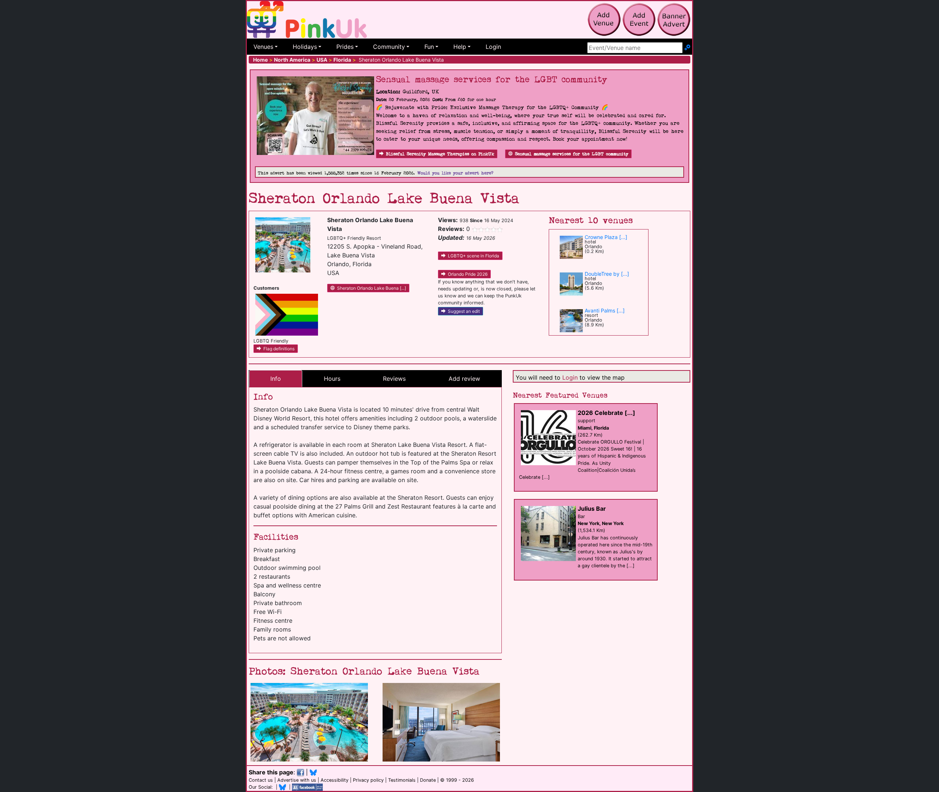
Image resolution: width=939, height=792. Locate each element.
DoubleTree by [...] (607, 274)
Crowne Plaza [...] (606, 237)
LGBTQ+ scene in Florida (473, 255)
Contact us (261, 780)
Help (459, 46)
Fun (429, 46)
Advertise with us (296, 780)
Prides (345, 46)
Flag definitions (279, 348)
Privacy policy (368, 780)
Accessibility (334, 780)
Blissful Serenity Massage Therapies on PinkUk (440, 154)
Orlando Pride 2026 (467, 274)
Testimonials (402, 780)
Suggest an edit (464, 311)
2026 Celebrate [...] (606, 412)
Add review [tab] (464, 378)
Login (493, 46)
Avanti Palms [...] (605, 310)
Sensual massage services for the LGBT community (571, 154)
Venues (263, 46)
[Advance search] (687, 47)
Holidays (305, 46)
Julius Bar (592, 508)
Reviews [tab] (394, 378)
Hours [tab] (332, 378)
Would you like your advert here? (455, 173)
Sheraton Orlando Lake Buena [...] (371, 288)
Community (389, 46)
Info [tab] (275, 378)
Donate (428, 780)
